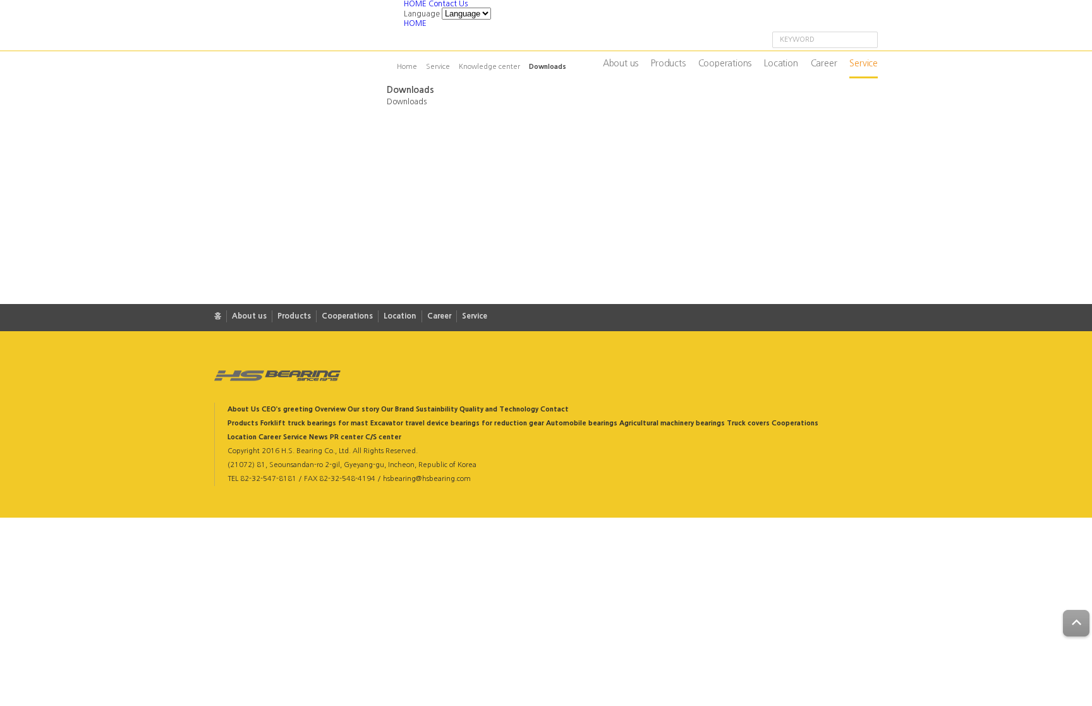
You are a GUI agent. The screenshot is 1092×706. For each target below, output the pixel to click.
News (318, 437)
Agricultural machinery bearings (672, 423)
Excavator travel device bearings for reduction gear (457, 423)
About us (620, 63)
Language (422, 14)
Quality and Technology (498, 409)
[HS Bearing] (309, 26)
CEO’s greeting (287, 409)
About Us (244, 409)
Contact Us (448, 4)
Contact (554, 409)
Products (668, 63)
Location (781, 63)
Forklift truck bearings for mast (314, 423)
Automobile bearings (581, 423)
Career (824, 63)
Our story (363, 409)
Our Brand (397, 409)
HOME (416, 4)
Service (863, 63)
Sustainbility (437, 409)
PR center (346, 437)
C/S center (383, 437)
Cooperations (725, 63)
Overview (330, 409)
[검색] (867, 40)
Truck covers (748, 423)
